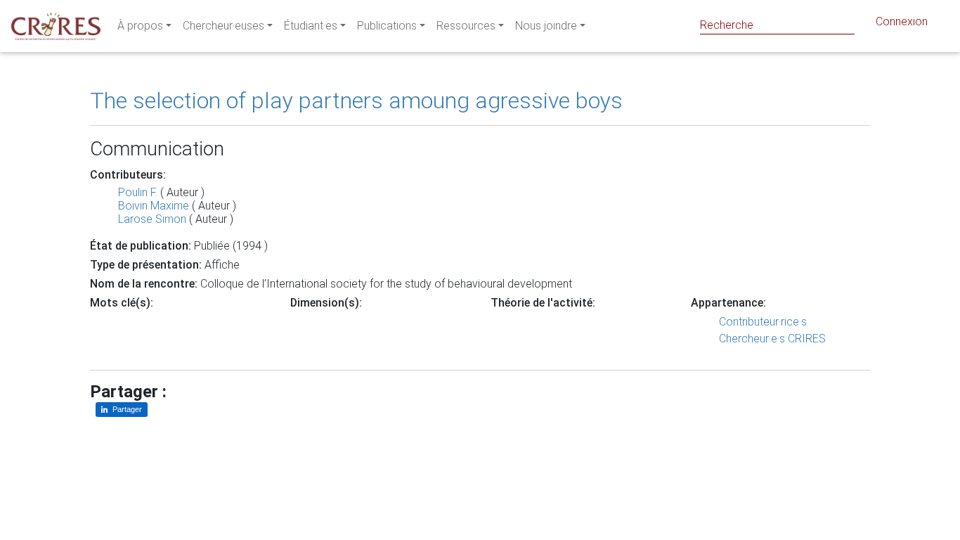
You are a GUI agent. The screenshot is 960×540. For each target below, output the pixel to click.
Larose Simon (152, 219)
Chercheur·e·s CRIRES (772, 338)
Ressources (465, 25)
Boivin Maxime (153, 205)
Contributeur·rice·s (763, 321)
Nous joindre (546, 25)
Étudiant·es (310, 25)
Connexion (902, 21)
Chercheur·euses (223, 25)
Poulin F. (137, 192)
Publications (387, 25)
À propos (140, 25)
